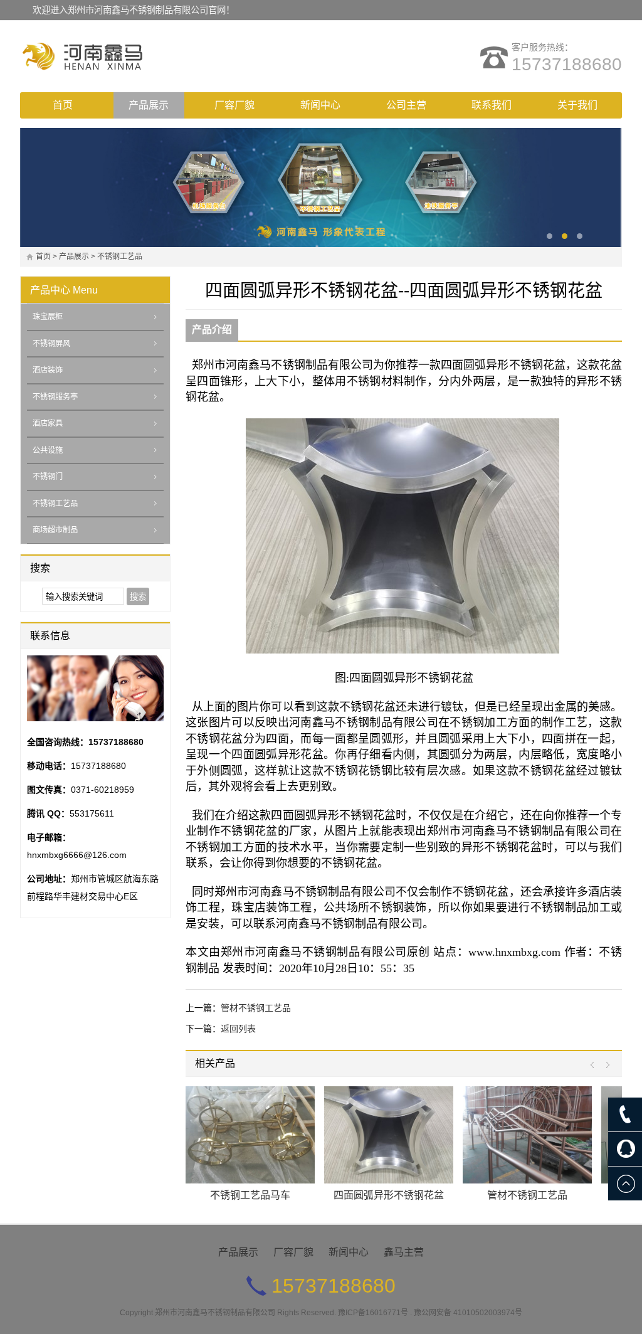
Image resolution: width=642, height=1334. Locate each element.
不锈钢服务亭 (55, 397)
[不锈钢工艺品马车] (250, 1134)
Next (604, 1065)
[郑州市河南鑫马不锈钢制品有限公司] (129, 56)
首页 (63, 105)
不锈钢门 (48, 476)
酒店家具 (48, 423)
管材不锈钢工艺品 (256, 1008)
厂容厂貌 (234, 105)
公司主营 (406, 105)
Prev (595, 1065)
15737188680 (567, 64)
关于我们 (577, 105)
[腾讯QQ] (625, 1149)
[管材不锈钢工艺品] (527, 1134)
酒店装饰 (48, 370)
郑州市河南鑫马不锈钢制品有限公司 (215, 1312)
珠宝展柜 (48, 316)
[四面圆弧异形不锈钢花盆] (388, 1134)
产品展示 (149, 105)
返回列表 (238, 1029)
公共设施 (48, 450)
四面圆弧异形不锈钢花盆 (389, 1195)
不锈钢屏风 (51, 343)
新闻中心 (320, 105)
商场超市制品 (55, 530)
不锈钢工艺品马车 (250, 1195)
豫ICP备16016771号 (373, 1312)
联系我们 (491, 105)
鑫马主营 (404, 1252)
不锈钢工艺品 (119, 256)
